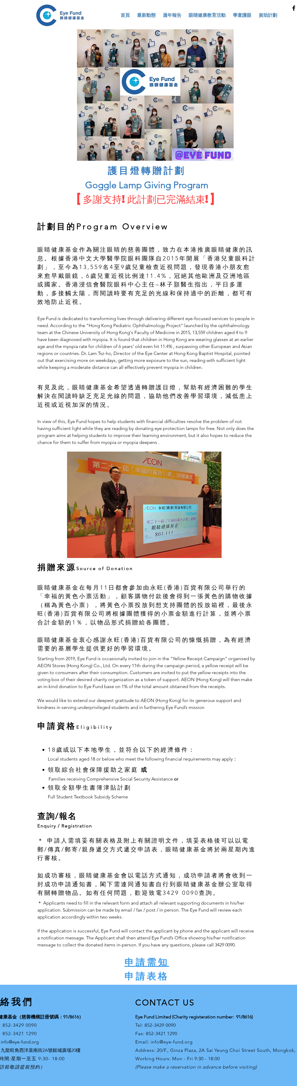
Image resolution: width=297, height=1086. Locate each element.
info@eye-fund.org (20, 1042)
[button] (207, 15)
